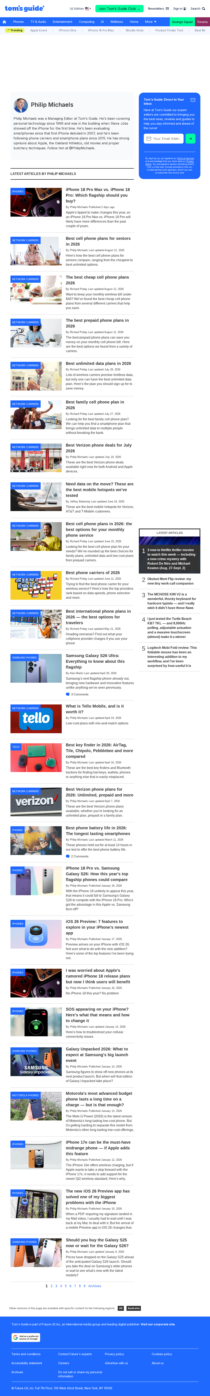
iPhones (17, 191)
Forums (202, 22)
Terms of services (185, 158)
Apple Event (38, 30)
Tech (15, 746)
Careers (63, 1363)
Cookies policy (162, 1354)
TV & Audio (38, 22)
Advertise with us (116, 1363)
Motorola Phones (25, 1095)
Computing (86, 22)
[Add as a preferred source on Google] (25, 1337)
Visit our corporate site (158, 1324)
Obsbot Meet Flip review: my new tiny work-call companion (170, 581)
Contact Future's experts (75, 1354)
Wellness (116, 22)
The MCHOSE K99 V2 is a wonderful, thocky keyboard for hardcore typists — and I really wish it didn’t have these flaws (171, 601)
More (149, 22)
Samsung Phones (24, 657)
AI (102, 22)
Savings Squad (182, 22)
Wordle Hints (135, 30)
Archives (94, 1286)
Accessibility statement (26, 1363)
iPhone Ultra (67, 30)
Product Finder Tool (169, 30)
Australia (134, 1308)
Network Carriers (25, 240)
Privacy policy (114, 1354)
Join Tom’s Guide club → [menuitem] (119, 9)
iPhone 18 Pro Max (101, 30)
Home (134, 22)
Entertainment (62, 22)
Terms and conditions (26, 1354)
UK (121, 1308)
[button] (198, 9)
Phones (18, 22)
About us (158, 1363)
